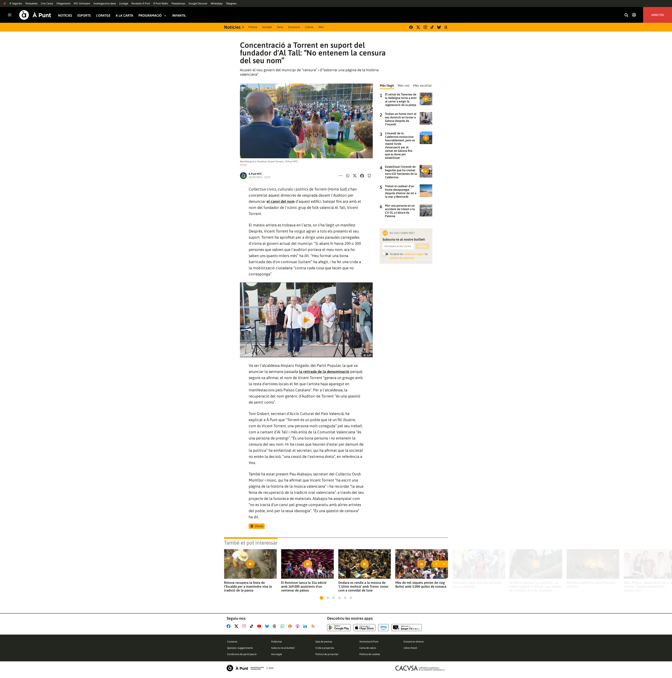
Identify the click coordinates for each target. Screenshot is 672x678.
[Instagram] (425, 27)
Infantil (179, 15)
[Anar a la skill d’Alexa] (383, 627)
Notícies (65, 15)
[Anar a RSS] (314, 626)
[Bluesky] (439, 27)
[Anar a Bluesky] (267, 626)
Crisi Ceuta (47, 3)
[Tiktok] (432, 27)
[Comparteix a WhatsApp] (347, 175)
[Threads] (446, 27)
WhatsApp (217, 3)
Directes (657, 14)
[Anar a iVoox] (290, 626)
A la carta (124, 15)
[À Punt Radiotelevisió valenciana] (245, 668)
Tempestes (31, 3)
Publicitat (276, 641)
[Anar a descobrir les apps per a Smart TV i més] (406, 627)
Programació (150, 15)
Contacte (232, 641)
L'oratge (123, 3)
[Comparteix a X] (354, 175)
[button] (321, 598)
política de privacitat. (402, 257)
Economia (294, 27)
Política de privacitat (326, 654)
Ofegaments (63, 3)
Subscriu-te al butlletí (283, 647)
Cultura (309, 27)
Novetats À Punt (140, 3)
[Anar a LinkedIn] (305, 626)
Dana (280, 27)
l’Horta (259, 526)
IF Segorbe (15, 3)
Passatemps (178, 3)
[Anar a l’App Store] (364, 627)
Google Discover (197, 3)
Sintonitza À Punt (368, 641)
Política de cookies (369, 654)
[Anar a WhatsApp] (283, 626)
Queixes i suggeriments (240, 647)
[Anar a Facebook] (229, 626)
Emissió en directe (414, 641)
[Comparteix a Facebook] (362, 175)
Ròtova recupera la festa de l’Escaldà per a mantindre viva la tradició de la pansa (248, 586)
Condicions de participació (242, 654)
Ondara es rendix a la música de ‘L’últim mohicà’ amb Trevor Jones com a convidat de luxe (363, 586)
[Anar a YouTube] (259, 626)
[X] (418, 27)
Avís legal (276, 654)
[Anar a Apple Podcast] (298, 626)
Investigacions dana (104, 3)
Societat (267, 27)
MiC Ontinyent (82, 3)
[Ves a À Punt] (35, 15)
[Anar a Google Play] (339, 627)
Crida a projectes (324, 647)
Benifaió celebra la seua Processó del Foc (591, 584)
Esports (84, 15)
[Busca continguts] (626, 15)
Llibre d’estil (410, 647)
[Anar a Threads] (275, 626)
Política (252, 27)
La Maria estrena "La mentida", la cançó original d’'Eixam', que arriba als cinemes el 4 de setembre (535, 586)
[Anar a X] (237, 626)
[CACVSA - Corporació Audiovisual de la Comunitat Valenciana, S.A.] (420, 668)
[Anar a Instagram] (244, 626)
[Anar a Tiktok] (252, 626)
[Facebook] (411, 27)
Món (321, 27)
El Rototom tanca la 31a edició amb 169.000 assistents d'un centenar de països (304, 586)
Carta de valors (367, 647)
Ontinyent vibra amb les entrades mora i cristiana (477, 584)
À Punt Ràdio (160, 3)
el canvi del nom (281, 201)
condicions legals (413, 253)
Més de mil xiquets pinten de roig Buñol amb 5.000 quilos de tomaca (420, 584)
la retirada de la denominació (324, 371)
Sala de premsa (323, 641)
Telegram (231, 3)
